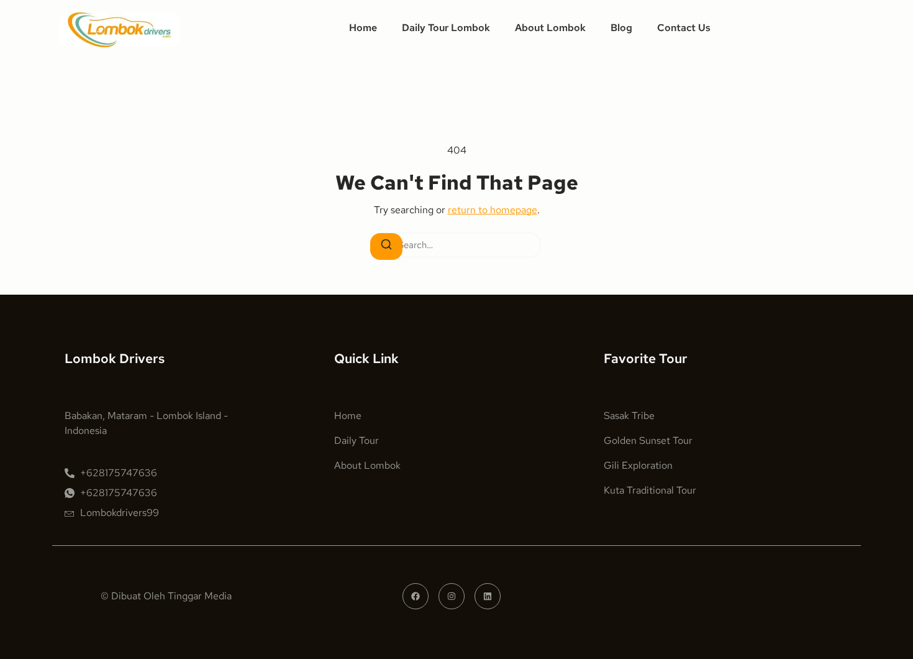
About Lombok (550, 27)
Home (363, 27)
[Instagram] (451, 596)
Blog (621, 27)
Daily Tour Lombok (446, 27)
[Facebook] (415, 596)
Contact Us (684, 27)
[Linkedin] (488, 596)
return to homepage (492, 209)
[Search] (386, 246)
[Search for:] (456, 245)
